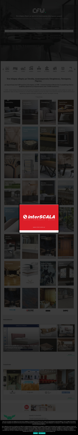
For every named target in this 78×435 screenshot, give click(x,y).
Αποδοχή (35, 433)
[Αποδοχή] (76, 427)
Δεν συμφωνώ (42, 433)
